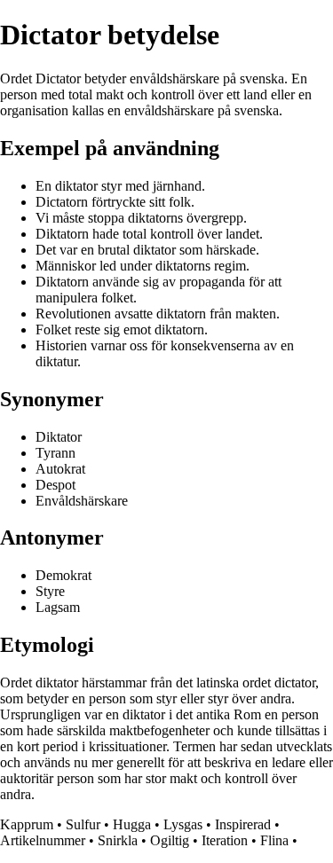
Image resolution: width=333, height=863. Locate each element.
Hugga (132, 824)
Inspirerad (243, 824)
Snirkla (118, 840)
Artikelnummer (42, 840)
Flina (274, 840)
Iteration (225, 840)
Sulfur (83, 824)
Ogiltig (169, 840)
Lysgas (182, 824)
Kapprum (26, 824)
